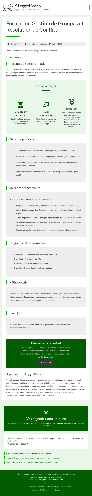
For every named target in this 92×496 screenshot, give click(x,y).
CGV (46, 483)
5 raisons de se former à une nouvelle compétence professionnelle (33, 458)
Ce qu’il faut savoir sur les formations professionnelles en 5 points (33, 462)
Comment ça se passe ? (17, 444)
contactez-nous (43, 423)
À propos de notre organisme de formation (46, 477)
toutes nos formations (25, 423)
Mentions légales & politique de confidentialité (46, 480)
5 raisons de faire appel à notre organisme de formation (28, 453)
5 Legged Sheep (28, 5)
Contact (44, 362)
